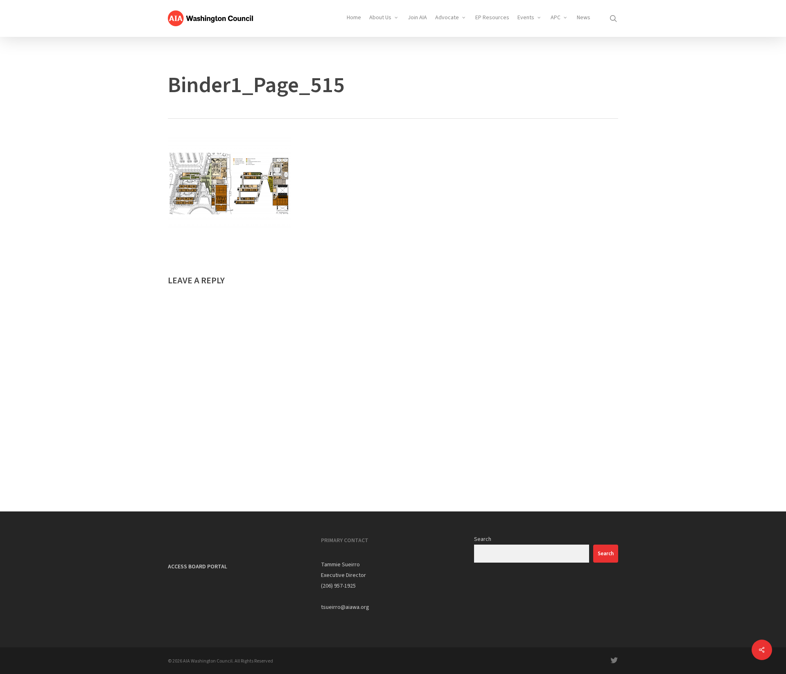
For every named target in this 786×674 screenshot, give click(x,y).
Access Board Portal (197, 567)
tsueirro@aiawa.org (345, 607)
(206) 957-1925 (338, 586)
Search (482, 539)
